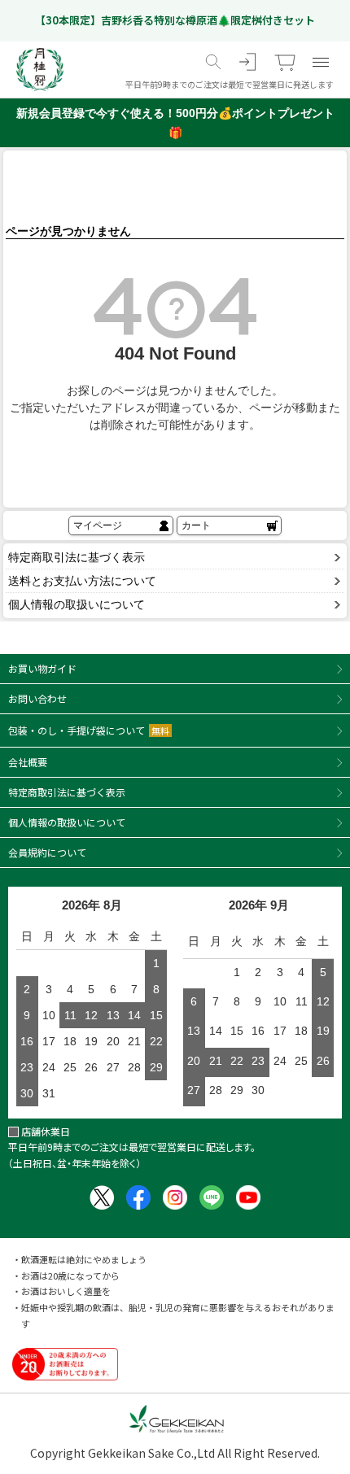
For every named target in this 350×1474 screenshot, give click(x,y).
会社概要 (27, 762)
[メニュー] (321, 62)
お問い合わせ (37, 698)
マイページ (97, 525)
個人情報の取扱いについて (76, 604)
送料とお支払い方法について (82, 580)
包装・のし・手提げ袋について (88, 730)
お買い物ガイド (42, 668)
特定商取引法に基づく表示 (76, 557)
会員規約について (47, 852)
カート (196, 525)
